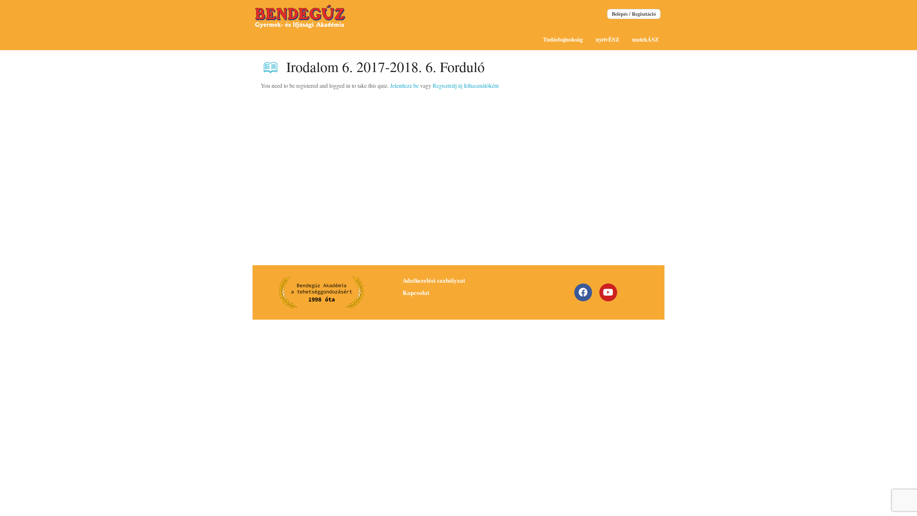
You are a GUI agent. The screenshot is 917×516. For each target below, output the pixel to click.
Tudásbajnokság (563, 39)
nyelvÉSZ (607, 39)
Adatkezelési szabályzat (434, 280)
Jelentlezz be (404, 85)
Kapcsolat (416, 292)
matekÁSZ (645, 39)
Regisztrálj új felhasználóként (466, 85)
